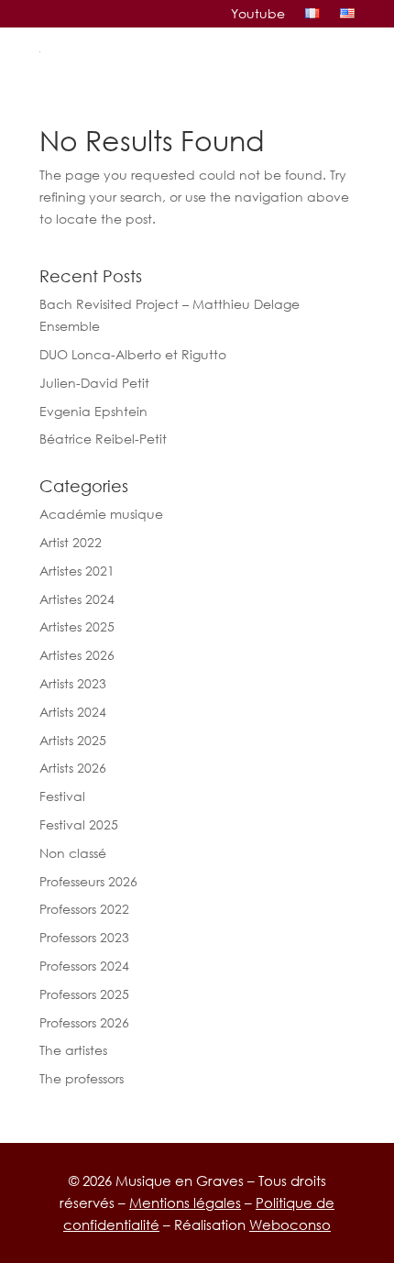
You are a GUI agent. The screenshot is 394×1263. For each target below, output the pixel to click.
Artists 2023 (72, 683)
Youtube (258, 14)
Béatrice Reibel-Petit (103, 438)
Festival (62, 796)
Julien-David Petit (94, 382)
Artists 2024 (72, 711)
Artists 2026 (72, 767)
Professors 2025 (84, 994)
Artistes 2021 (77, 570)
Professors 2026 (84, 1022)
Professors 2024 (84, 965)
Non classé (72, 853)
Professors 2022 (84, 909)
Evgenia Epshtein (93, 411)
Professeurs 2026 (88, 881)
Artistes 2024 (77, 599)
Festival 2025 (78, 824)
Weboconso (290, 1224)
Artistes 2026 (77, 655)
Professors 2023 (84, 937)
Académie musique (101, 514)
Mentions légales (185, 1202)
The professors (81, 1078)
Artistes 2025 (77, 626)
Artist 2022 (70, 542)
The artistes (73, 1050)
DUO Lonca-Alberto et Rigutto (132, 354)
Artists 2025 (72, 740)
